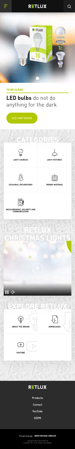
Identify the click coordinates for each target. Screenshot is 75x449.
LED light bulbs (22, 118)
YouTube (37, 411)
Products (37, 398)
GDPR (37, 418)
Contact (37, 404)
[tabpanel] (37, 64)
